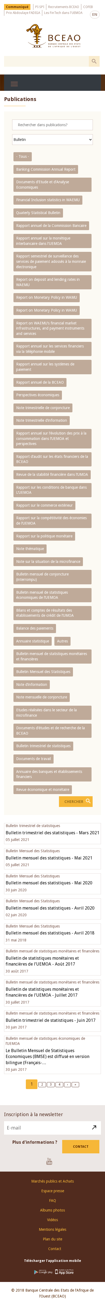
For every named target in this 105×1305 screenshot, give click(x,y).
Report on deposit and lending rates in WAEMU (48, 282)
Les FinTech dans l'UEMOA (63, 13)
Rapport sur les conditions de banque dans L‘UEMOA (51, 490)
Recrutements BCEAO (63, 7)
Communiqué (17, 7)
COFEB (88, 7)
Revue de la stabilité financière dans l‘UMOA (52, 474)
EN (94, 14)
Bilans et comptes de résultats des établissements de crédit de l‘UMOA (45, 613)
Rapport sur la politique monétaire (44, 536)
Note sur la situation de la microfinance (48, 561)
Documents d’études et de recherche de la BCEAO (50, 730)
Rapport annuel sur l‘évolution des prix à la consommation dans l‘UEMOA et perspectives (51, 438)
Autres (62, 641)
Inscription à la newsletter (33, 1114)
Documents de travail (33, 759)
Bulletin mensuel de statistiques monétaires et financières (51, 656)
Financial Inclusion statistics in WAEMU (48, 200)
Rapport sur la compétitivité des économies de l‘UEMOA (51, 520)
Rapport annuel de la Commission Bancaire (51, 225)
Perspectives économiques (37, 395)
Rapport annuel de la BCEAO (40, 382)
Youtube (51, 1161)
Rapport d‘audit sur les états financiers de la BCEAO (52, 459)
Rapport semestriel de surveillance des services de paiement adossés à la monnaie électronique (51, 261)
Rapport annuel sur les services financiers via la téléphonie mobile (50, 349)
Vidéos (52, 1220)
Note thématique (30, 549)
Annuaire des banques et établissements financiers (49, 774)
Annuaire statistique (32, 641)
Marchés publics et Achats (52, 1181)
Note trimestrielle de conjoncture (43, 408)
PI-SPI (39, 7)
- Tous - (22, 156)
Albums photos (52, 1210)
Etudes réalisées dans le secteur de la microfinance (46, 712)
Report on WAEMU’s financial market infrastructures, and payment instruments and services (50, 328)
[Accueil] (53, 36)
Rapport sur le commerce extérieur (44, 505)
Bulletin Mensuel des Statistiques (43, 672)
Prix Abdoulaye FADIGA (23, 13)
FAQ (52, 1200)
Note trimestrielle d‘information (41, 420)
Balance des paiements (34, 628)
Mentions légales (52, 1229)
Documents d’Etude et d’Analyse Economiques (42, 184)
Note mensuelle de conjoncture (41, 697)
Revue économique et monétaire (42, 789)
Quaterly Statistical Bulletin (38, 213)
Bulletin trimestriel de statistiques (43, 746)
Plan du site (52, 1239)
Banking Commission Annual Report (45, 169)
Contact (81, 1147)
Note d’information (31, 684)
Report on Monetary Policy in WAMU (46, 297)
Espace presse (52, 1191)
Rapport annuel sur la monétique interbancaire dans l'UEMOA (43, 241)
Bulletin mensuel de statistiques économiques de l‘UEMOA (42, 595)
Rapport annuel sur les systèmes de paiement (45, 367)
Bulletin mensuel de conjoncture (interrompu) (42, 577)
